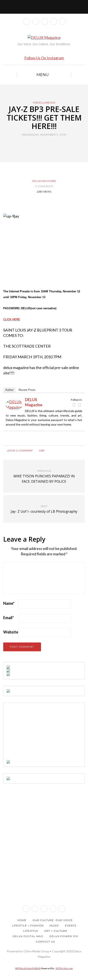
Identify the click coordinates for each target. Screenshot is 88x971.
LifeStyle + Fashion (28, 925)
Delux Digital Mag (28, 936)
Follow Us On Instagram (44, 57)
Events (70, 925)
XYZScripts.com (64, 968)
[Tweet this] (41, 144)
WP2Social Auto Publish (28, 968)
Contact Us (45, 941)
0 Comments (44, 186)
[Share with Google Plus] (46, 144)
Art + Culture (55, 930)
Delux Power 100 (63, 936)
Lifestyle (30, 930)
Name (9, 603)
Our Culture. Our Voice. (52, 920)
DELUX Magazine (44, 180)
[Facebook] (73, 404)
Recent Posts (27, 389)
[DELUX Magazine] (14, 404)
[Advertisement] (39, 732)
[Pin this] (52, 144)
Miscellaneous (44, 102)
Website (10, 632)
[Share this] (36, 144)
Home (21, 920)
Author (9, 389)
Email (8, 617)
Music (54, 925)
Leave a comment (19, 450)
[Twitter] (79, 404)
